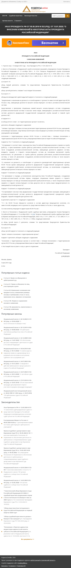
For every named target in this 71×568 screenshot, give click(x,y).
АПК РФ (4, 16)
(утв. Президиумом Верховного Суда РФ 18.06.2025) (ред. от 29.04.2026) (18, 520)
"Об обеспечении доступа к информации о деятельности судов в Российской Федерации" (18, 341)
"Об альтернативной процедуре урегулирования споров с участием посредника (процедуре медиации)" (18, 383)
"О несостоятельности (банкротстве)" (18, 321)
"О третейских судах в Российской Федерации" (18, 374)
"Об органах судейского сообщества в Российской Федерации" (17, 483)
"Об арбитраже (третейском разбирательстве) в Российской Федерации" (18, 331)
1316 (33, 214)
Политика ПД (21, 566)
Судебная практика (15, 16)
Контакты (66, 1)
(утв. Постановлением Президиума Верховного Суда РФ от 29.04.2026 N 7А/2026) (18, 497)
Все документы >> (27, 539)
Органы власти (7, 21)
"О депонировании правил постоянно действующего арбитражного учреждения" (18, 423)
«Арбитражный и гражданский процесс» (42, 560)
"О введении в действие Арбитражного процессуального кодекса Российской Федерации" (17, 364)
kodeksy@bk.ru (22, 563)
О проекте (18, 21)
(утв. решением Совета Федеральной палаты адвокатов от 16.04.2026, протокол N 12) (17, 531)
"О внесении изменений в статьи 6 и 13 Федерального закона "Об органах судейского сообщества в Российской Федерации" (18, 472)
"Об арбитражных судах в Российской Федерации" (18, 394)
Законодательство (30, 16)
